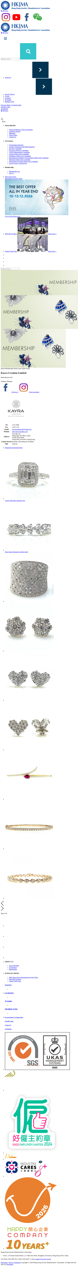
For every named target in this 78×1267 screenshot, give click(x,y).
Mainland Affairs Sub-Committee (19, 160)
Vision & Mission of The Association (21, 130)
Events (7, 96)
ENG (6, 11)
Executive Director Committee (18, 150)
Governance (13, 967)
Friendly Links (5, 107)
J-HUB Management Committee (19, 152)
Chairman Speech (14, 131)
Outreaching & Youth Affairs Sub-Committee (23, 161)
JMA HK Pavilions (15, 979)
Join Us (11, 173)
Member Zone (9, 102)
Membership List (14, 171)
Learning (8, 98)
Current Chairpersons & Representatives (22, 147)
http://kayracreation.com (20, 431)
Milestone (12, 133)
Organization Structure (16, 145)
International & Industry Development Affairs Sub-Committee (29, 158)
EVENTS (8, 985)
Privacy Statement (14, 1262)
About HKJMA (14, 966)
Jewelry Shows (10, 94)
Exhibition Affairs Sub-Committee (20, 156)
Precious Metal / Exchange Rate (11, 105)
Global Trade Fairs (15, 981)
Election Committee (15, 149)
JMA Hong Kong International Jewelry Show (23, 977)
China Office (13, 135)
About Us (8, 77)
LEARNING (9, 993)
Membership (13, 969)
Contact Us (12, 137)
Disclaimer (4, 1262)
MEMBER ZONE (11, 1009)
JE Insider (8, 100)
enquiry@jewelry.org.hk (43, 1259)
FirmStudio (9, 1264)
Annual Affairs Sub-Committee (19, 154)
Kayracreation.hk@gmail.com (21, 429)
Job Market (4, 109)
